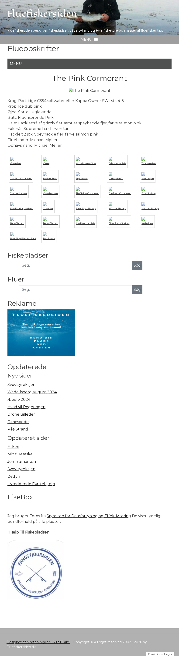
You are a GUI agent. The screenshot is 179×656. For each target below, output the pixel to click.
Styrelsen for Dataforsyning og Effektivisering (89, 516)
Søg (137, 289)
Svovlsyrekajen (21, 384)
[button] (86, 39)
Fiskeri (13, 446)
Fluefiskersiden (42, 13)
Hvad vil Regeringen (26, 407)
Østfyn (13, 476)
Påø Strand (17, 429)
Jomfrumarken (21, 461)
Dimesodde (18, 422)
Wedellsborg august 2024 (32, 392)
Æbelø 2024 (18, 399)
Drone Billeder (21, 414)
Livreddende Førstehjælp (31, 484)
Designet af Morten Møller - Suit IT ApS (38, 642)
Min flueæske (20, 454)
